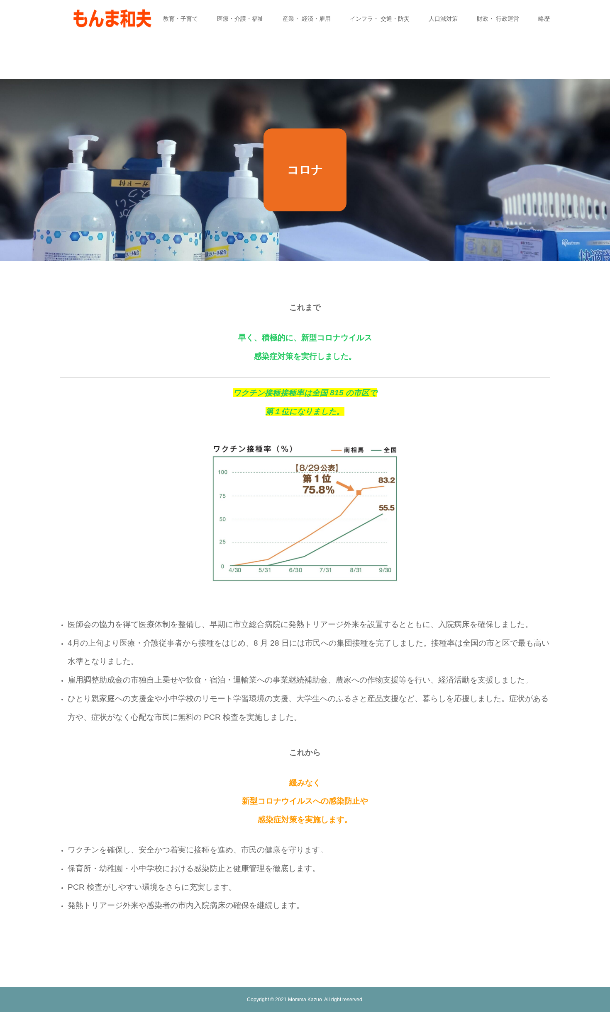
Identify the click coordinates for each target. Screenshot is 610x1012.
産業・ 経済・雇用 (307, 18)
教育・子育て (180, 18)
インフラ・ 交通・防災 (380, 18)
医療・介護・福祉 (240, 18)
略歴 (544, 18)
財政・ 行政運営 (498, 18)
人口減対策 (443, 18)
